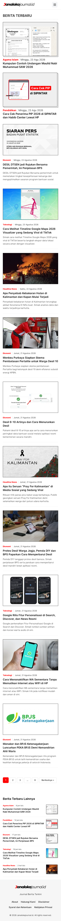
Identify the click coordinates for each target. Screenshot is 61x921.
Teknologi (7, 224)
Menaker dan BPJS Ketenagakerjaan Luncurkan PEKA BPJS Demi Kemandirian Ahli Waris (28, 747)
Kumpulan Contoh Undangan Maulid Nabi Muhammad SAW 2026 (30, 65)
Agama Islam (11, 59)
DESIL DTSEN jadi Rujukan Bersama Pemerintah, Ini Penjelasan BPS (20, 839)
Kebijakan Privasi (43, 907)
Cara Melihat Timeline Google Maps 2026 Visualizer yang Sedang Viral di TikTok (21, 855)
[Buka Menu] (55, 4)
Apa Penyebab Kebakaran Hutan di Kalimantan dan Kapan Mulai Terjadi (20, 870)
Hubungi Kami (28, 901)
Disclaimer (43, 901)
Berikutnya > (48, 780)
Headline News (10, 289)
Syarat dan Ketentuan (20, 907)
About (15, 901)
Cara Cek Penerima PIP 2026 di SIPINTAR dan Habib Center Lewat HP (29, 115)
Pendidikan (10, 110)
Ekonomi (7, 160)
